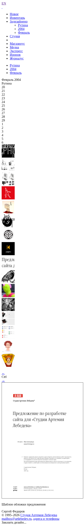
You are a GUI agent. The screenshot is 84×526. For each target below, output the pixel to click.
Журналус (17, 58)
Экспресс (16, 51)
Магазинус (17, 43)
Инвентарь (17, 17)
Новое (14, 14)
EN (4, 3)
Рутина (23, 25)
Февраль (24, 32)
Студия (15, 36)
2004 (21, 29)
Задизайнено (19, 21)
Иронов (15, 54)
